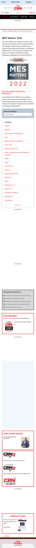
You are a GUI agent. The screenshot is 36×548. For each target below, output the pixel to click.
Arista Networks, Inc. (11, 148)
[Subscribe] (22, 531)
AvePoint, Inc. (9, 166)
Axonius (7, 170)
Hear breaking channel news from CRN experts (16, 473)
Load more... (18, 205)
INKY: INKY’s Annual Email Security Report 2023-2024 (17, 304)
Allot (6, 137)
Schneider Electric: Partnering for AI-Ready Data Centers (18, 301)
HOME (4, 31)
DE (25, 8)
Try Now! (28, 2)
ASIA (5, 8)
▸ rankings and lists (13, 31)
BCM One (8, 177)
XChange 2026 (23, 16)
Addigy (7, 126)
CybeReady (8, 200)
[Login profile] (34, 13)
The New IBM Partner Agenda (9, 437)
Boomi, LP (8, 189)
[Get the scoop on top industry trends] (9, 467)
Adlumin (7, 130)
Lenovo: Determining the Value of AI (13, 307)
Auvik (6, 162)
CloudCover (8, 196)
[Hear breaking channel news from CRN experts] (9, 481)
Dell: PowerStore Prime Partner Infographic (15, 298)
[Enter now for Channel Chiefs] (10, 332)
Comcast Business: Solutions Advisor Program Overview (17, 295)
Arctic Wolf (8, 145)
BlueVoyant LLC (10, 185)
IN (8, 8)
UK (27, 8)
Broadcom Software (11, 192)
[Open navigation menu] (2, 12)
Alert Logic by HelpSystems (14, 133)
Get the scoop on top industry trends (14, 460)
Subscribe (6, 527)
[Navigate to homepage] (18, 10)
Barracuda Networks (11, 173)
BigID (6, 181)
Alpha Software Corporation (14, 141)
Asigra (7, 158)
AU (11, 8)
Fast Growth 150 (14, 16)
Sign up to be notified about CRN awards (15, 318)
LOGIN (30, 13)
